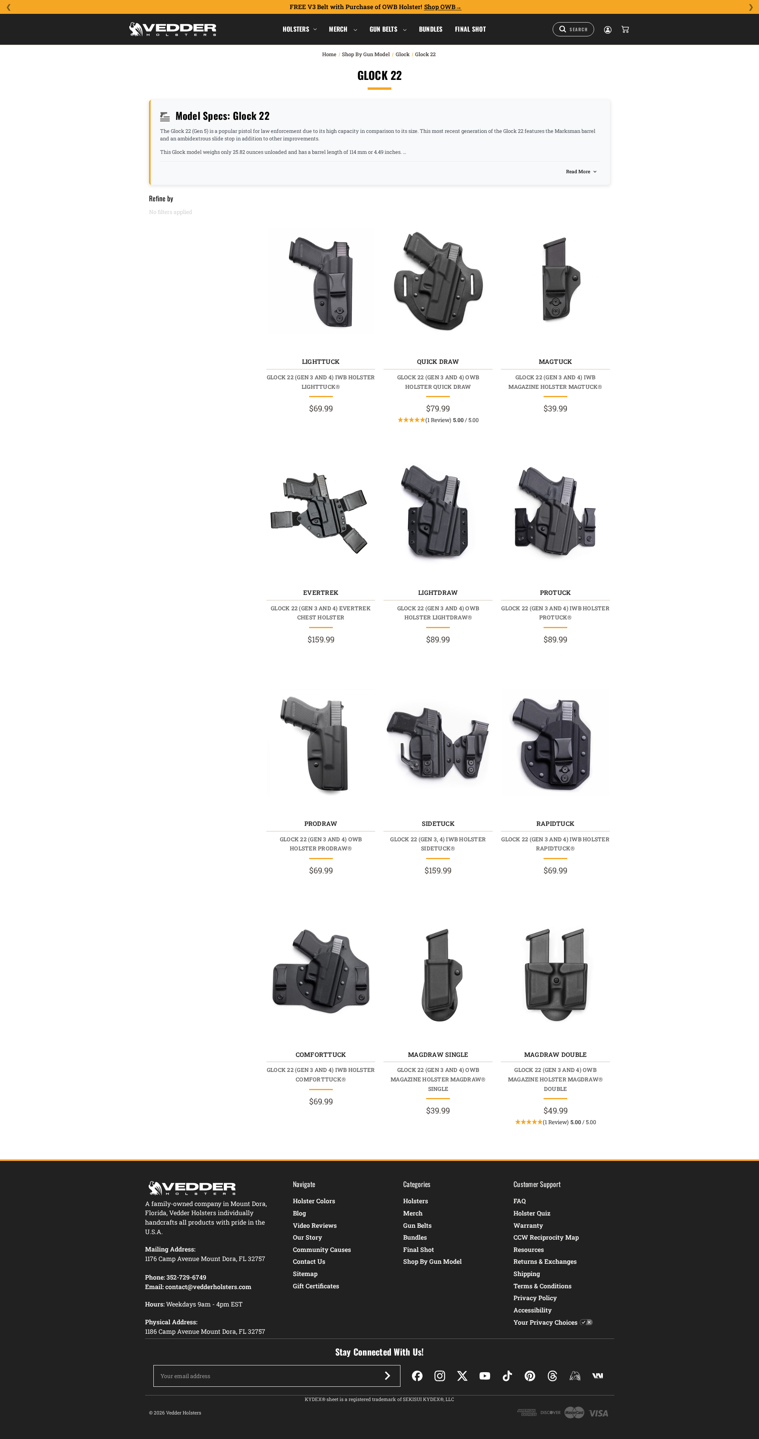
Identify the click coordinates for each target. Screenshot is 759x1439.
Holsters (296, 29)
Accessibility (533, 1310)
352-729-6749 (186, 1277)
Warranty (528, 1225)
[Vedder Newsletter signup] (387, 1376)
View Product (320, 283)
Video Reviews (315, 1225)
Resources (529, 1249)
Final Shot (470, 29)
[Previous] (8, 7)
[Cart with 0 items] (624, 29)
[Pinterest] (529, 1375)
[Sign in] (607, 29)
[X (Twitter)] (462, 1375)
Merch (339, 29)
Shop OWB (439, 7)
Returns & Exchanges (545, 1261)
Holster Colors (314, 1201)
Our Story (307, 1237)
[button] (438, 420)
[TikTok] (507, 1375)
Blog (299, 1213)
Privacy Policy (535, 1297)
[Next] (750, 7)
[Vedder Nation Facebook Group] (597, 1375)
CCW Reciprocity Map (546, 1237)
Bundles (431, 29)
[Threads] (552, 1375)
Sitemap (305, 1273)
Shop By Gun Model (432, 1261)
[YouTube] (484, 1375)
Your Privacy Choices (546, 1322)
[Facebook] (417, 1375)
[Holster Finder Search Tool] (573, 29)
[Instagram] (439, 1375)
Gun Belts (384, 29)
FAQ (520, 1201)
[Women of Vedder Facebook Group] (574, 1375)
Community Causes (322, 1249)
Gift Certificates (316, 1286)
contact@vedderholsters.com (208, 1286)
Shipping (527, 1273)
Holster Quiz (532, 1213)
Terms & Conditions (543, 1286)
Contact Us (309, 1261)
